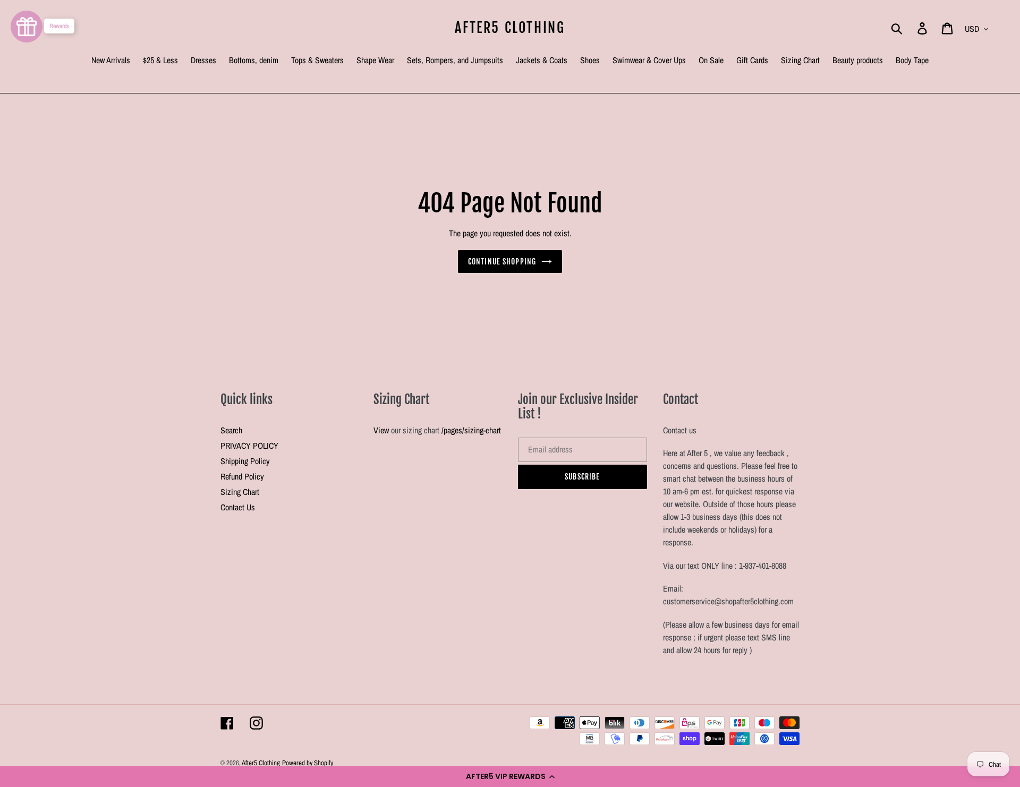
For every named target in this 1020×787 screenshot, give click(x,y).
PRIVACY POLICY (249, 445)
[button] (510, 776)
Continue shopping (502, 261)
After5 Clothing (510, 28)
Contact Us (237, 507)
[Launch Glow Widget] (26, 26)
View (381, 430)
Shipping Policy (245, 461)
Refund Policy (242, 476)
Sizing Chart (239, 492)
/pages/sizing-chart (471, 430)
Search (231, 430)
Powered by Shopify (307, 762)
